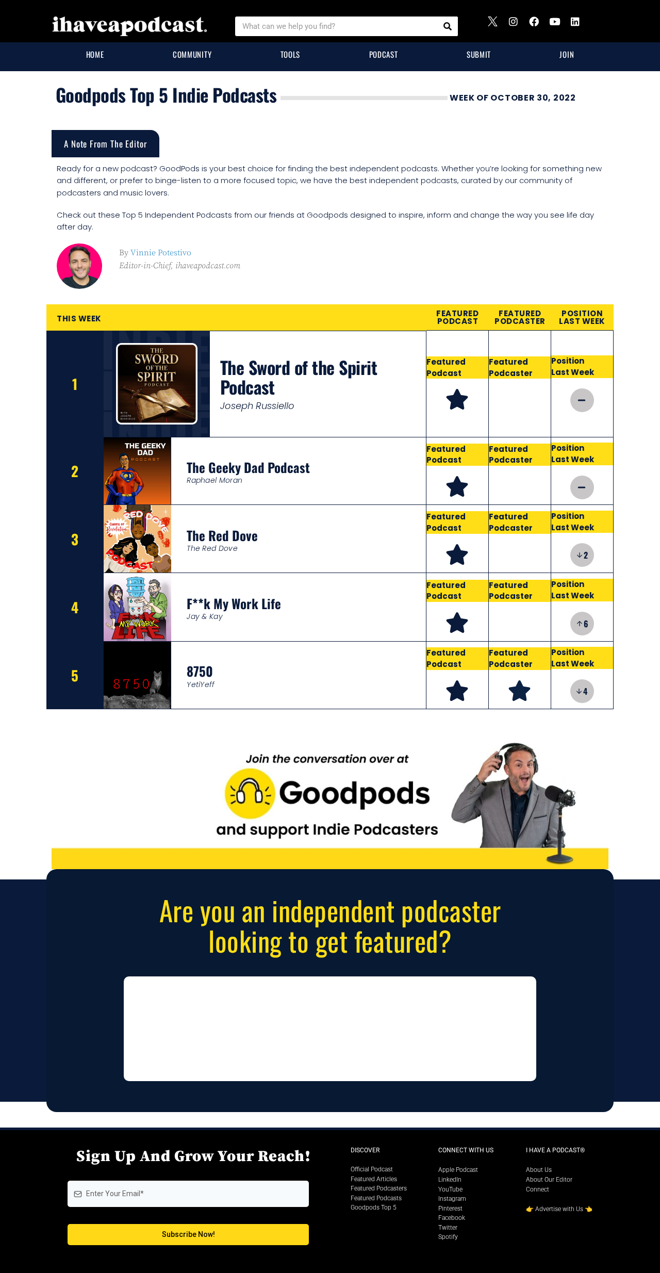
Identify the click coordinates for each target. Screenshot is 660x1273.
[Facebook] (539, 26)
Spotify (448, 1237)
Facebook (451, 1217)
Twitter (447, 1227)
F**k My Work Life (234, 603)
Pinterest (450, 1208)
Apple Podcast (458, 1169)
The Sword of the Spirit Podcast (298, 376)
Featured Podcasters (379, 1188)
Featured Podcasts (376, 1198)
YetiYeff (200, 684)
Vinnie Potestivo (160, 253)
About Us (539, 1169)
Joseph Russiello (257, 405)
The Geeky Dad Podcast (248, 467)
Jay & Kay (205, 616)
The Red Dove (222, 535)
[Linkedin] (580, 26)
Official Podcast (372, 1169)
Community (192, 54)
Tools (290, 54)
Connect (537, 1189)
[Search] (447, 26)
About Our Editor (549, 1179)
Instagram (452, 1198)
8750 (200, 670)
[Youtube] (559, 26)
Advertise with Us (559, 1209)
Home (95, 54)
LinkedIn (449, 1179)
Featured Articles (374, 1179)
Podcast (383, 54)
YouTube (450, 1189)
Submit (479, 54)
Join (566, 54)
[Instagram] (518, 26)
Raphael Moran (214, 480)
